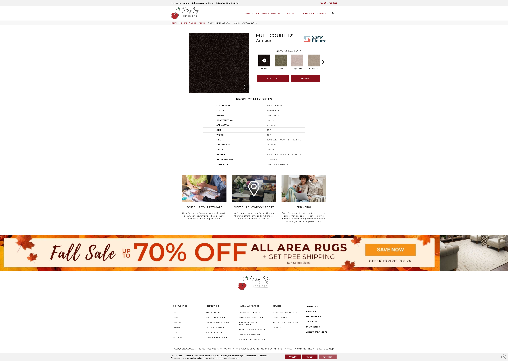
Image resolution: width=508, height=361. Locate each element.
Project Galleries (271, 13)
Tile (174, 312)
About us (292, 13)
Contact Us (322, 13)
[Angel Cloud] (297, 60)
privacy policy (190, 358)
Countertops (313, 327)
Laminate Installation (216, 327)
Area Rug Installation (216, 337)
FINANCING (305, 79)
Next (323, 58)
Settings (328, 357)
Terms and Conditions (269, 348)
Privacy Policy (292, 348)
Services (307, 13)
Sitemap (329, 348)
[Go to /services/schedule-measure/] (204, 198)
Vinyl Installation (214, 332)
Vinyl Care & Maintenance (251, 334)
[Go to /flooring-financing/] (304, 199)
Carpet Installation (215, 317)
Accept (293, 357)
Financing (311, 311)
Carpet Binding (280, 317)
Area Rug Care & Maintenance (253, 339)
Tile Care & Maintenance (250, 312)
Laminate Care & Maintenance (253, 329)
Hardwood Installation (217, 322)
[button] (258, 13)
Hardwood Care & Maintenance (248, 323)
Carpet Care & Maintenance (252, 317)
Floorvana (311, 322)
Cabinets (277, 327)
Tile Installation (213, 312)
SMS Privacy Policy (312, 348)
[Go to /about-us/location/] (254, 198)
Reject (310, 357)
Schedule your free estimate (286, 322)
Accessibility (248, 348)
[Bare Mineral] (314, 60)
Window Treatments (316, 332)
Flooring (183, 23)
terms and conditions (212, 358)
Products (251, 13)
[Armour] (264, 60)
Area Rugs (177, 337)
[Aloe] (280, 60)
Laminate (177, 327)
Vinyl (175, 332)
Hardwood (178, 322)
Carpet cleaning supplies (284, 312)
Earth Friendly (313, 317)
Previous (255, 58)
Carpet (192, 23)
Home (174, 23)
